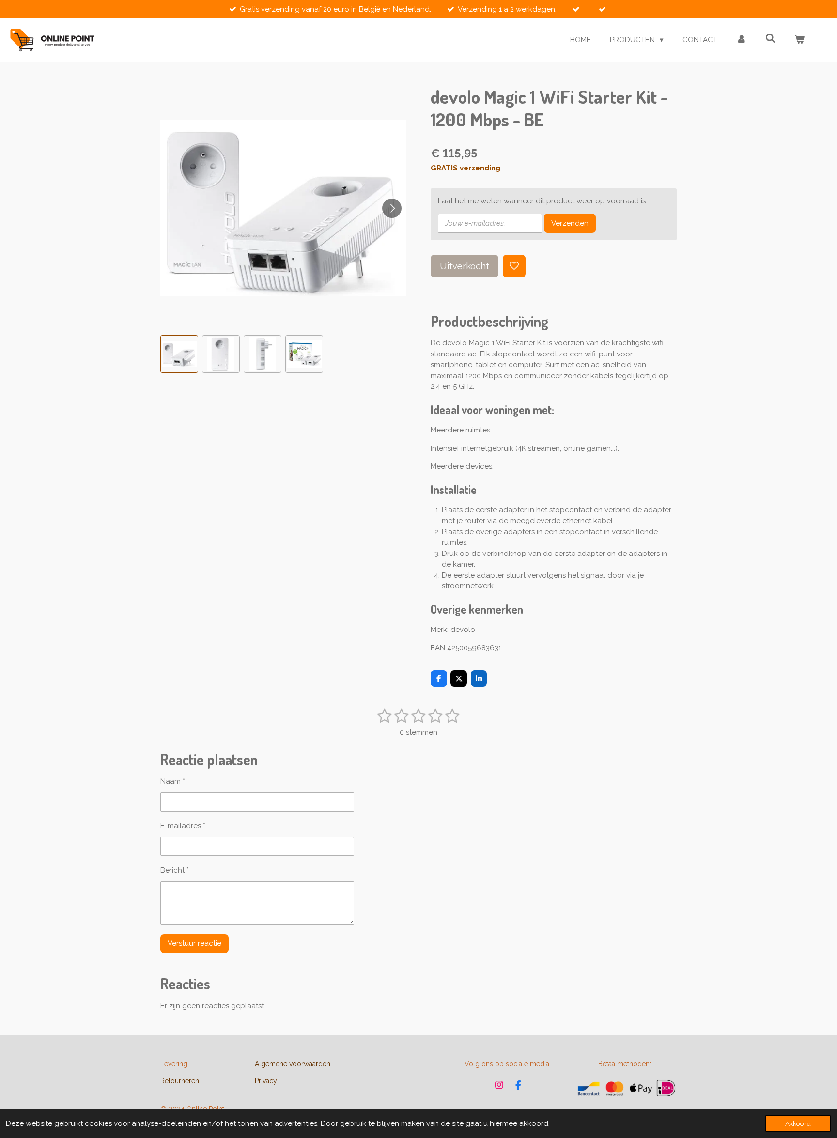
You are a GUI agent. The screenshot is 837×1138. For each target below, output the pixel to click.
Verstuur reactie (194, 943)
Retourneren (179, 1081)
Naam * (172, 781)
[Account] (741, 40)
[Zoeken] (770, 39)
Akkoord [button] (798, 1123)
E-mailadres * (182, 825)
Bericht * (174, 870)
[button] (179, 354)
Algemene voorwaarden (292, 1064)
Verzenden (570, 223)
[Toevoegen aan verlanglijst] (514, 266)
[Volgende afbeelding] (392, 208)
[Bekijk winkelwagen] (799, 40)
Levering (173, 1064)
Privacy (266, 1081)
